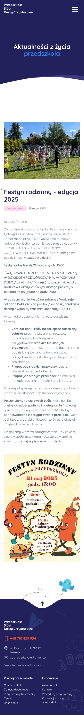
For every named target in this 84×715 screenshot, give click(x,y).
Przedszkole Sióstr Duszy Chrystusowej (18, 625)
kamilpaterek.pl (33, 665)
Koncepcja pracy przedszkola (53, 700)
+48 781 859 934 (23, 638)
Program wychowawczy (19, 694)
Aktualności (49, 685)
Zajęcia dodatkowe (16, 689)
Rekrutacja (11, 703)
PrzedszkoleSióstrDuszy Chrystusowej (18, 8)
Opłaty (8, 698)
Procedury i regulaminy (57, 694)
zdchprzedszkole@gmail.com (26, 657)
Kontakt (47, 689)
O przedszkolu (13, 685)
